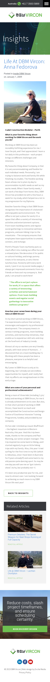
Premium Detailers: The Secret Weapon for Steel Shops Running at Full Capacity (24, 537)
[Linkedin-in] (19, 661)
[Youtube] (30, 661)
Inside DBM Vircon (22, 73)
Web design (27, 669)
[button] (46, 3)
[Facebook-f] (25, 661)
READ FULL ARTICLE (15, 544)
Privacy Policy (25, 672)
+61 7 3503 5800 (30, 3)
